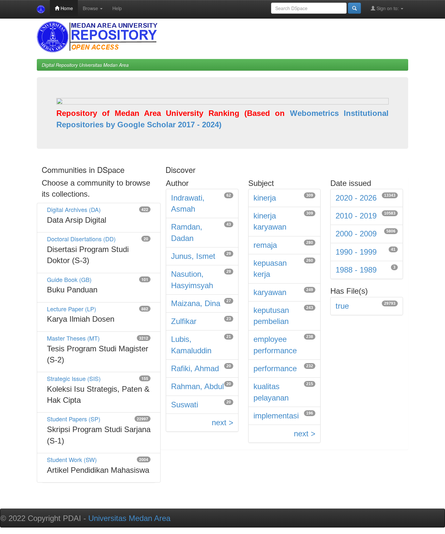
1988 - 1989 (356, 269)
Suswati (184, 404)
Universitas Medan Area (129, 518)
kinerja (264, 197)
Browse (91, 8)
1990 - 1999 (356, 251)
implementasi (276, 415)
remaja (265, 245)
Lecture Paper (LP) (71, 308)
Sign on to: (387, 8)
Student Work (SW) (72, 459)
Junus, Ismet (193, 256)
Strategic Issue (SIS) (74, 378)
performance (275, 368)
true (342, 306)
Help (117, 8)
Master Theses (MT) (73, 338)
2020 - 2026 (356, 197)
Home (66, 8)
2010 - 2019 (356, 215)
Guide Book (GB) (69, 279)
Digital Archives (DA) (74, 209)
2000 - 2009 (356, 233)
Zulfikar (183, 321)
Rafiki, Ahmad (195, 368)
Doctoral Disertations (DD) (81, 238)
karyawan (269, 292)
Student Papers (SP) (73, 419)
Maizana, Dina (195, 303)
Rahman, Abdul (197, 386)
